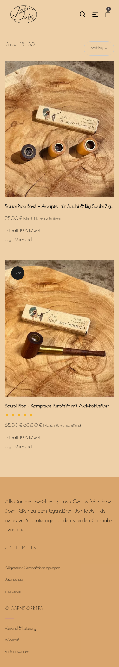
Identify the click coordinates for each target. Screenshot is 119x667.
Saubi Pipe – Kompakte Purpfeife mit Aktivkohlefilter (57, 406)
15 (22, 44)
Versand (23, 239)
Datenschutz (14, 580)
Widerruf (12, 640)
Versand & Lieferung (20, 629)
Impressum (13, 591)
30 (31, 44)
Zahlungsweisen (17, 652)
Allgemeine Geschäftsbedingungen (32, 568)
